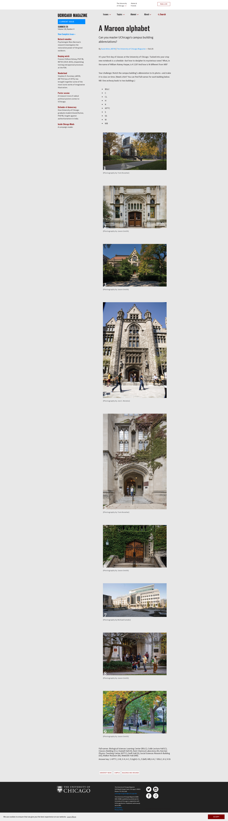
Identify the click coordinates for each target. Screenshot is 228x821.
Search (162, 14)
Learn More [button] (71, 817)
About (146, 14)
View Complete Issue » (66, 34)
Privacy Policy (119, 810)
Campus (117, 773)
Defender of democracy (67, 107)
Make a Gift (163, 4)
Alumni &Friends (134, 4)
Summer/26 (63, 26)
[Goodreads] (155, 796)
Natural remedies (64, 39)
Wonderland (62, 73)
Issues (106, 14)
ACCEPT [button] (216, 817)
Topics (120, 14)
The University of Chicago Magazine (131, 49)
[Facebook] (148, 796)
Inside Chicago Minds (66, 124)
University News (105, 773)
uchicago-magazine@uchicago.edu (126, 793)
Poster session (63, 93)
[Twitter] (148, 789)
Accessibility (118, 807)
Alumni (134, 14)
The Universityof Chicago (122, 4)
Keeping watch (63, 56)
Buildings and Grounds (130, 773)
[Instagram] (155, 789)
